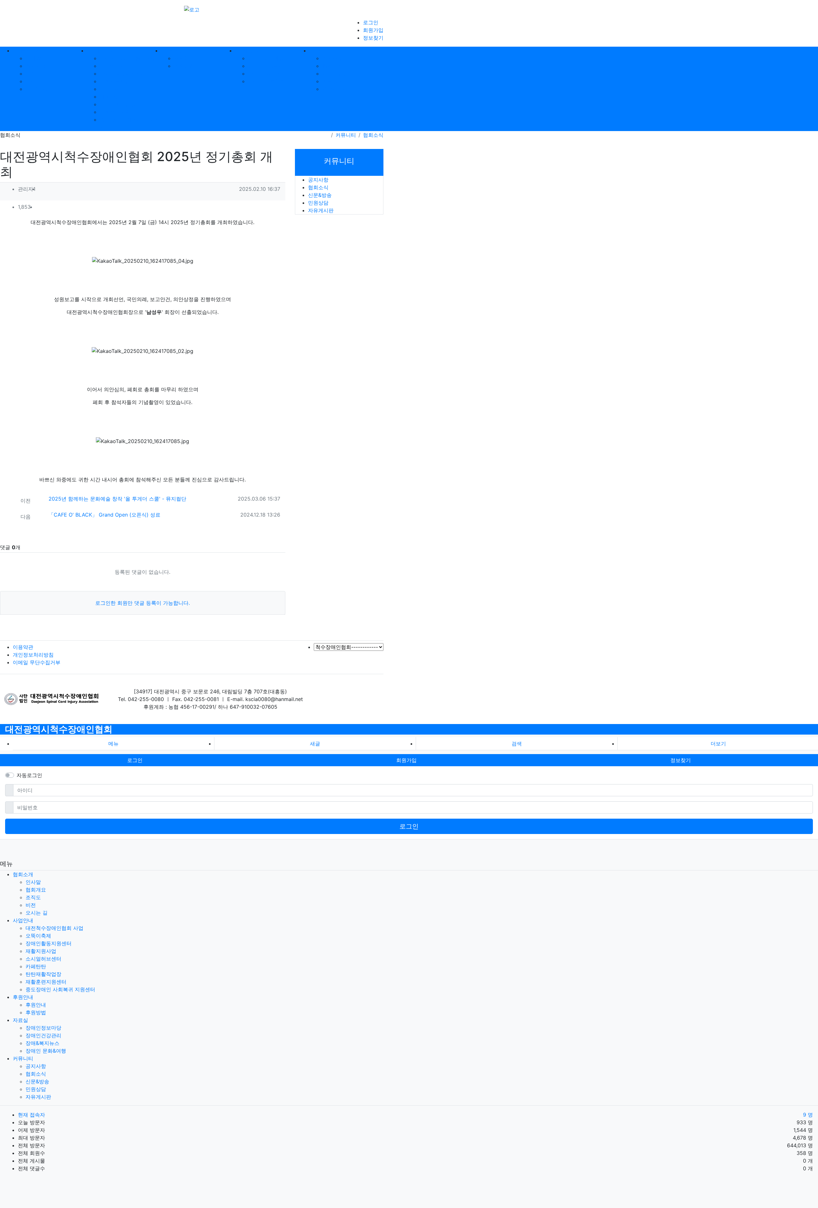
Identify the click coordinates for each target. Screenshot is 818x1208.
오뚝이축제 (112, 66)
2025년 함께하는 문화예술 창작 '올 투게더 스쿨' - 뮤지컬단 (117, 498)
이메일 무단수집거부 (36, 662)
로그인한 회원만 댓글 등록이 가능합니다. (142, 603)
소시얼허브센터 (117, 89)
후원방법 (184, 66)
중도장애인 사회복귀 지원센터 (60, 989)
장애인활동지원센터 (123, 73)
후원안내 (184, 58)
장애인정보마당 (266, 58)
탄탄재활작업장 (117, 104)
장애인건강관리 (266, 66)
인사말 (33, 58)
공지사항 (332, 58)
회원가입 (373, 30)
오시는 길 (37, 89)
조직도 (33, 73)
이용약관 (23, 647)
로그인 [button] (135, 760)
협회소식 (332, 66)
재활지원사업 (115, 81)
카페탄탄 (110, 96)
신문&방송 (334, 73)
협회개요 (36, 66)
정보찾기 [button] (680, 760)
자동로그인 (29, 775)
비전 (31, 81)
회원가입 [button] (406, 760)
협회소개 (23, 874)
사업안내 (23, 920)
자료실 (20, 1020)
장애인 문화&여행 (268, 81)
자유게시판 (335, 89)
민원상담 (332, 81)
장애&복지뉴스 (265, 73)
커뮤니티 (346, 135)
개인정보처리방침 (33, 654)
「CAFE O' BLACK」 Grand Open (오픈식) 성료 (104, 514)
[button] (270, 207)
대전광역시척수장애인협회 (58, 729)
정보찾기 (373, 38)
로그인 (370, 22)
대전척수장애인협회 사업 (129, 58)
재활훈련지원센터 (120, 112)
